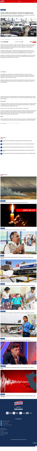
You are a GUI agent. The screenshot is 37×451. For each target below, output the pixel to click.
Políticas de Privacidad (4, 433)
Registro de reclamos (3, 429)
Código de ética (2, 428)
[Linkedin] (6, 42)
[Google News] (20, 409)
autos (8, 123)
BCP (10, 123)
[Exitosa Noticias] (2, 1)
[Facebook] (4, 42)
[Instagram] (19, 409)
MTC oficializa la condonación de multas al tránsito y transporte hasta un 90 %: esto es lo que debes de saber (19, 153)
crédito (13, 123)
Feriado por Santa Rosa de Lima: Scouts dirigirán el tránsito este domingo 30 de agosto (15, 340)
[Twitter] (3, 42)
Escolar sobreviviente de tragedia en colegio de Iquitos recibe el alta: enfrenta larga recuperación (17, 312)
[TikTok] (22, 409)
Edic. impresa (12, 39)
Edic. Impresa (17, 123)
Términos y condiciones (4, 432)
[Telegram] (7, 42)
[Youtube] (17, 409)
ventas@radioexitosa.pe (6, 421)
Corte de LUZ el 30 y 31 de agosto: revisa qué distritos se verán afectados (13, 229)
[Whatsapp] (1, 42)
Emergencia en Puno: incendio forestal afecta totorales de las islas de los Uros (14, 202)
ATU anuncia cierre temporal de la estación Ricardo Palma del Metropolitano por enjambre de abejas (17, 285)
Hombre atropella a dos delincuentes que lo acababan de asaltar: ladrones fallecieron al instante (17, 140)
